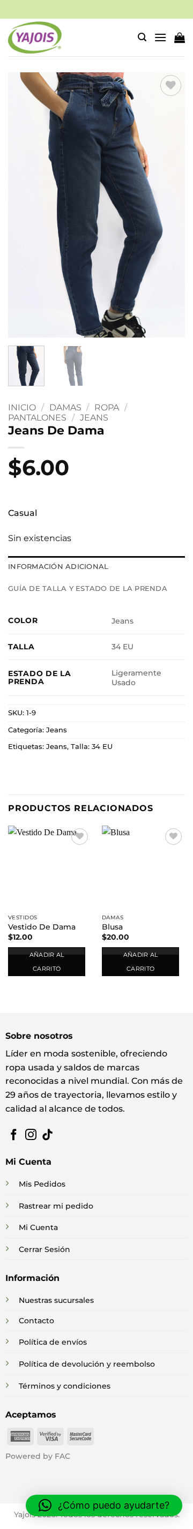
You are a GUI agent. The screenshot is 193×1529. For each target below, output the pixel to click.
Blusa (112, 927)
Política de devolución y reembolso (87, 1364)
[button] (142, 37)
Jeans (94, 418)
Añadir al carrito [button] (46, 961)
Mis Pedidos (42, 1184)
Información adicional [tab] (58, 567)
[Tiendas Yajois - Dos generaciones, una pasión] (35, 37)
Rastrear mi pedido (56, 1206)
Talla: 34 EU (92, 747)
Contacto (36, 1320)
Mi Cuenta (38, 1227)
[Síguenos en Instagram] (30, 1135)
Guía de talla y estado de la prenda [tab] (87, 588)
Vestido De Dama (42, 927)
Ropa (106, 407)
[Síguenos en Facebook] (13, 1135)
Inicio (22, 407)
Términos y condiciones (64, 1386)
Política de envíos (53, 1342)
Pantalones (37, 418)
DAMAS (65, 407)
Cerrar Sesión (44, 1249)
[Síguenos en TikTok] (47, 1135)
